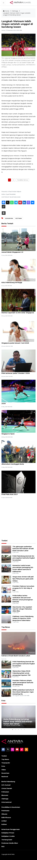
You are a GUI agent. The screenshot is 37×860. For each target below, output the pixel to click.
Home (7, 11)
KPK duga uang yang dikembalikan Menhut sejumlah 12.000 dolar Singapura (17, 312)
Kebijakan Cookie (8, 836)
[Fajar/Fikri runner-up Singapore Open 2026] (18, 391)
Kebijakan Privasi (7, 833)
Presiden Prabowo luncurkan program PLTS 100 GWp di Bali (23, 588)
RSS (2, 846)
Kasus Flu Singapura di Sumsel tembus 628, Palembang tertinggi (16, 281)
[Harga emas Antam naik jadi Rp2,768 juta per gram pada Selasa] (6, 579)
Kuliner (4, 824)
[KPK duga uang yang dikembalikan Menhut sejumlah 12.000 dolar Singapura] (18, 300)
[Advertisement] (18, 519)
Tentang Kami (6, 840)
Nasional (4, 776)
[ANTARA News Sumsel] (20, 2)
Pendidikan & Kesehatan (10, 807)
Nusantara (5, 773)
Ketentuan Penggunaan (10, 829)
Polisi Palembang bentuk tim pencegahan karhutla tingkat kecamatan (24, 558)
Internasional (6, 802)
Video (3, 770)
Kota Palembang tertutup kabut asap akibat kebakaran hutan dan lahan (17, 721)
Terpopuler (5, 763)
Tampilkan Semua (22, 180)
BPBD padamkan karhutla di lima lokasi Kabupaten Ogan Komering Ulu (23, 692)
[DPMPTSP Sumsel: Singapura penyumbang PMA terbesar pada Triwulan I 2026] (18, 361)
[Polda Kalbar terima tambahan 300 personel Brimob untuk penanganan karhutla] (6, 598)
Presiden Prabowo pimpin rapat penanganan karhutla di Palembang (23, 682)
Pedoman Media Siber (9, 843)
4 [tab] (21, 730)
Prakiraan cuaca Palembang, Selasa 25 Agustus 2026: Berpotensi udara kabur (23, 618)
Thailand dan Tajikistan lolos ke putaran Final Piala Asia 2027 (17, 493)
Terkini (4, 541)
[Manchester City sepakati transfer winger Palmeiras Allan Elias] (6, 610)
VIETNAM (18, 218)
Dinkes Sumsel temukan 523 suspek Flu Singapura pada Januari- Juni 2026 (17, 342)
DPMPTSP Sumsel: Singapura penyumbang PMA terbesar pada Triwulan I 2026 (18, 372)
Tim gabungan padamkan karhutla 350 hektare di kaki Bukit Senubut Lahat (23, 549)
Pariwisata (5, 811)
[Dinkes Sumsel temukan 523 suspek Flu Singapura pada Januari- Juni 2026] (18, 330)
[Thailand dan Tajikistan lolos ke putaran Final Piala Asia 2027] (18, 482)
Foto (3, 701)
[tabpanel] (18, 717)
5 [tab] (24, 730)
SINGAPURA (9, 218)
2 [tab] (16, 730)
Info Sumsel (5, 785)
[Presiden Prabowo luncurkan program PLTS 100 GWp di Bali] (6, 589)
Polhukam (5, 792)
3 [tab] (19, 730)
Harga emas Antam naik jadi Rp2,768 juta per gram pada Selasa (23, 579)
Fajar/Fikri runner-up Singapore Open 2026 (16, 402)
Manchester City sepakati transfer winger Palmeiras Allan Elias (22, 609)
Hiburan (4, 814)
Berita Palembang (8, 781)
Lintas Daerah (6, 788)
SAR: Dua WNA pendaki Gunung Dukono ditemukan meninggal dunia (17, 463)
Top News (5, 627)
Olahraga (15, 11)
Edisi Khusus (6, 817)
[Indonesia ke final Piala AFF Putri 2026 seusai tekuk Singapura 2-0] (18, 240)
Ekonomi (4, 795)
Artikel (4, 821)
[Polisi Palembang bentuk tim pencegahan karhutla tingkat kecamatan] (6, 559)
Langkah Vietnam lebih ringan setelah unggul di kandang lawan (16, 14)
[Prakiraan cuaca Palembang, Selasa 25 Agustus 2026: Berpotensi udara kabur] (6, 619)
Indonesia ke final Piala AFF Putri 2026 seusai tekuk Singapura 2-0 (16, 251)
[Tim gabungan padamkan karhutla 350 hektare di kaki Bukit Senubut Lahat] (6, 549)
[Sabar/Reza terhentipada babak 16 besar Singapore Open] (18, 421)
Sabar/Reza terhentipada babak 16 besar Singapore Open (17, 433)
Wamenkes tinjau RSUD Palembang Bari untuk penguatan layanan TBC (22, 673)
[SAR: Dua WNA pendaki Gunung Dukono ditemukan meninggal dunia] (18, 451)
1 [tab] (13, 730)
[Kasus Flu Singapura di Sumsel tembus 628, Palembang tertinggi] (18, 270)
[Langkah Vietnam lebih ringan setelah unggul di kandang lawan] (18, 643)
